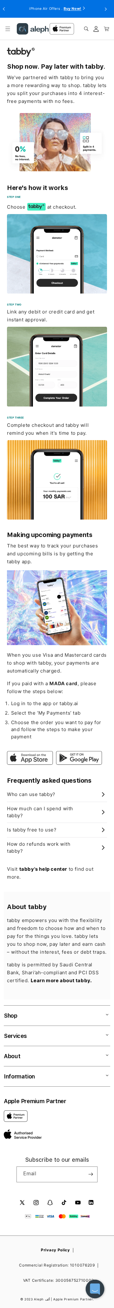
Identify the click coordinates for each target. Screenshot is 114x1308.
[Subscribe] (91, 1174)
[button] (8, 29)
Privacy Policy (55, 1250)
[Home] (33, 29)
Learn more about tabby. (61, 980)
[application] (95, 1289)
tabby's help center (43, 869)
